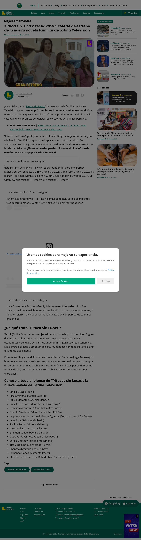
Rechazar (106, 281)
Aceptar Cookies (60, 281)
